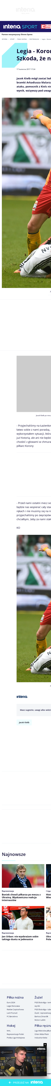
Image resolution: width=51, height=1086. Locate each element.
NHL (9, 1030)
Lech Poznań (12, 1013)
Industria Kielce (41, 1037)
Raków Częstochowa (15, 1009)
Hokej (11, 1025)
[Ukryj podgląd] (45, 1044)
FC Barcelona (12, 1016)
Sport (12, 39)
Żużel (38, 997)
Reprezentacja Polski (15, 1034)
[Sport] (29, 26)
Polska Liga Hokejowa (16, 1037)
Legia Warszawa (13, 1006)
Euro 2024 (11, 1002)
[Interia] (12, 26)
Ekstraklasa (34, 39)
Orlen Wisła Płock (42, 1034)
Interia (4, 39)
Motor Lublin (40, 1020)
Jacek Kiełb (24, 722)
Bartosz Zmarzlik (41, 1016)
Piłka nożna (22, 39)
